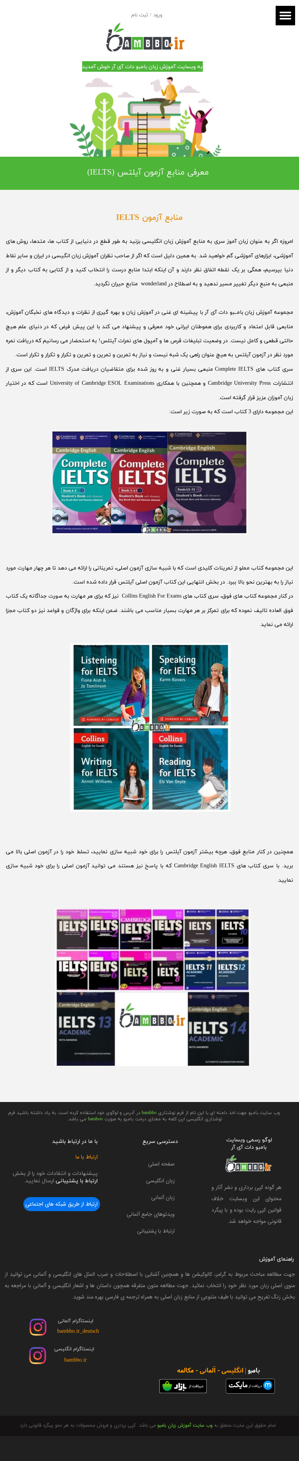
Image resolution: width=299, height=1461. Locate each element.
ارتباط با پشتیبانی (156, 1231)
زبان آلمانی (163, 1197)
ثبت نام (139, 15)
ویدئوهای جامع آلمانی (151, 1214)
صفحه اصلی (161, 1164)
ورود (157, 15)
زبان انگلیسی (160, 1180)
